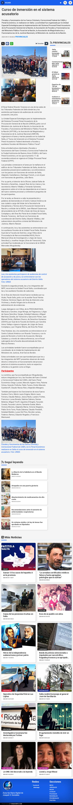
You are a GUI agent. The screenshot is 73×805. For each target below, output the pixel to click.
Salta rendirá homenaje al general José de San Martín (53, 695)
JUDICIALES (53, 787)
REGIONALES (53, 796)
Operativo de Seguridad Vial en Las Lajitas (18, 695)
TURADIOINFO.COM (16, 804)
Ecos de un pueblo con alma (51, 614)
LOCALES (52, 792)
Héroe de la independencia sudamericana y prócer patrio (16, 654)
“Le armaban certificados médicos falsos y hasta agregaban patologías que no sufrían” (54, 575)
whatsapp (36, 787)
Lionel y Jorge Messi (48, 772)
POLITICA (52, 800)
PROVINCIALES (21, 37)
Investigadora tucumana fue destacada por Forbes (15, 734)
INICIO (51, 785)
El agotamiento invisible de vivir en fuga (54, 734)
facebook (36, 785)
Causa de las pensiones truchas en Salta (18, 615)
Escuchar (41, 43)
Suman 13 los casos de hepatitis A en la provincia (18, 574)
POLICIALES (53, 794)
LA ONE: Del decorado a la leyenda (17, 772)
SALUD (51, 789)
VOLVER (7, 3)
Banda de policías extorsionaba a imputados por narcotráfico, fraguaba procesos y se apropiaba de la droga (53, 655)
